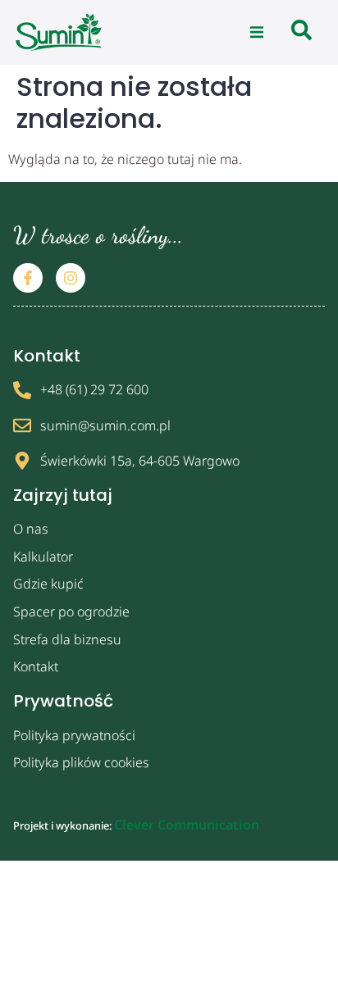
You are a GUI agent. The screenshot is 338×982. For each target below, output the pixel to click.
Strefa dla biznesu (67, 639)
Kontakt (35, 666)
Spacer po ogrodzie (71, 611)
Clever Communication (186, 825)
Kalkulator (43, 557)
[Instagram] (70, 278)
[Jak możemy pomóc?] (301, 32)
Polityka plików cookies (81, 762)
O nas (30, 529)
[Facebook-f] (28, 278)
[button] (257, 33)
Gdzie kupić (48, 584)
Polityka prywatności (74, 735)
